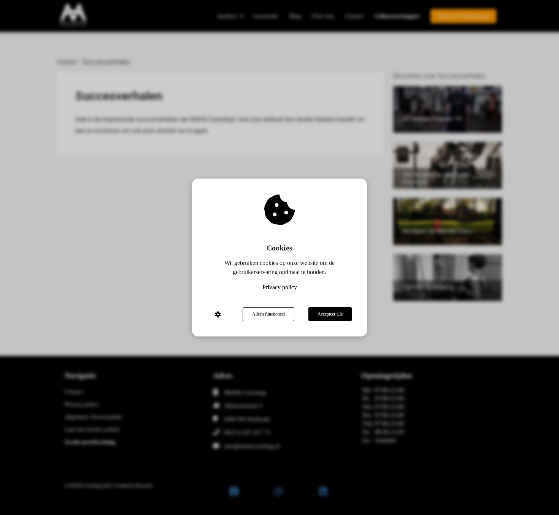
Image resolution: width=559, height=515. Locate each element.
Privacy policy (279, 287)
